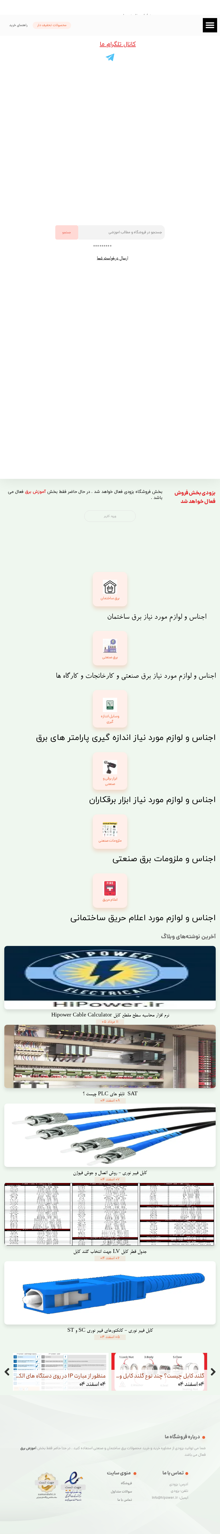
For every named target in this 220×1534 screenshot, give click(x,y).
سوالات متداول (121, 1491)
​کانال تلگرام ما (118, 44)
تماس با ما (124, 1500)
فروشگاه (126, 1483)
